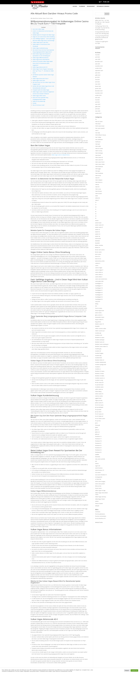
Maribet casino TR (99, 324)
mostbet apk (98, 333)
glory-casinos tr (98, 315)
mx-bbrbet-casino (99, 387)
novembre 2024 (99, 66)
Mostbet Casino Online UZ (101, 346)
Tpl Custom (98, 472)
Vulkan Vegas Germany (100, 496)
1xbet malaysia (98, 180)
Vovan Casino (98, 488)
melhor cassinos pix (99, 330)
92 (95, 211)
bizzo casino (98, 254)
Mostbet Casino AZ (99, 342)
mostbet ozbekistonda (100, 362)
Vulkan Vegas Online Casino (39, 95)
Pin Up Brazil (98, 409)
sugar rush (97, 465)
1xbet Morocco (98, 182)
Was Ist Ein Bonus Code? (38, 105)
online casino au (99, 389)
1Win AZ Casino (99, 121)
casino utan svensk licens (101, 279)
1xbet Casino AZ (99, 157)
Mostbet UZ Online (99, 375)
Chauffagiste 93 (99, 294)
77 (95, 204)
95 (95, 218)
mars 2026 (97, 59)
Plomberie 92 (98, 445)
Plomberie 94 (98, 450)
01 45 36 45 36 (38, 2)
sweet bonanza (98, 468)
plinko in (97, 429)
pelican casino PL (99, 402)
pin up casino (98, 411)
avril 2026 (97, 57)
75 (95, 202)
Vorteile (34, 103)
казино (97, 501)
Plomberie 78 (98, 441)
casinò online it (98, 276)
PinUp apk (97, 425)
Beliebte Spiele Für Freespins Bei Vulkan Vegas (44, 35)
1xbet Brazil (98, 155)
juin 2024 (97, 77)
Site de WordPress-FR (100, 518)
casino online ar (99, 274)
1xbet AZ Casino (99, 148)
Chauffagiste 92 (99, 292)
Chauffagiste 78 (99, 288)
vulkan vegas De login (100, 490)
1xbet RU (97, 186)
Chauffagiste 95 (99, 299)
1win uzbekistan (99, 139)
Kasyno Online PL (99, 319)
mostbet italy (98, 355)
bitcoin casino (98, 252)
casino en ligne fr (99, 270)
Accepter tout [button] (134, 670)
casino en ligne (98, 267)
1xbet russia (98, 189)
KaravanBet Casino (99, 317)
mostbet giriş (98, 348)
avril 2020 (97, 108)
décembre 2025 (99, 61)
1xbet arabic (98, 146)
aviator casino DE (99, 225)
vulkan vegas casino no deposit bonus (61, 155)
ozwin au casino (99, 396)
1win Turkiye (98, 137)
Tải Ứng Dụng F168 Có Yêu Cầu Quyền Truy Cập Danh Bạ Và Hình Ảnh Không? (102, 27)
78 (95, 207)
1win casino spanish (100, 128)
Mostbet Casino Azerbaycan (101, 344)
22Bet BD (97, 198)
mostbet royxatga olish (100, 364)
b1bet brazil (98, 238)
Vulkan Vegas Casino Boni (39, 80)
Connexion (97, 511)
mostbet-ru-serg (99, 380)
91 (95, 209)
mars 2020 (97, 111)
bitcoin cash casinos (100, 249)
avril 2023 (97, 102)
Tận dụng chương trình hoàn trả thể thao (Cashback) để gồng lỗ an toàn (102, 37)
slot (96, 461)
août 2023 (97, 97)
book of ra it (98, 258)
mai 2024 (97, 79)
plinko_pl (97, 434)
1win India (97, 132)
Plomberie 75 (98, 436)
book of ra (97, 256)
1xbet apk (97, 144)
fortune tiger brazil (99, 310)
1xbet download (99, 166)
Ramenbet (97, 456)
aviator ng (97, 236)
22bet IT (97, 200)
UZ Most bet (98, 479)
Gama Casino (98, 312)
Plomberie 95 (98, 452)
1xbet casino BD (99, 159)
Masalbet (97, 326)
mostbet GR (98, 351)
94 (95, 216)
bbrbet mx (97, 247)
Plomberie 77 (98, 438)
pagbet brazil (98, 398)
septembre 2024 (99, 70)
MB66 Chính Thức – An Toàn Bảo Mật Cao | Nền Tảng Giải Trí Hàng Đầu (102, 22)
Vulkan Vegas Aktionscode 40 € (40, 67)
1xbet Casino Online (100, 164)
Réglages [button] (127, 670)
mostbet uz (98, 369)
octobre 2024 (98, 68)
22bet (96, 195)
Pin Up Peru (98, 420)
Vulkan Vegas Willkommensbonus (40, 57)
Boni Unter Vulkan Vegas (38, 29)
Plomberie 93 (98, 447)
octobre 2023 (98, 95)
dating (96, 303)
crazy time (97, 301)
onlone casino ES (99, 393)
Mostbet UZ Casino (99, 371)
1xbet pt (97, 184)
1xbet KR (97, 177)
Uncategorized (98, 477)
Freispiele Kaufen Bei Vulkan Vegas (41, 90)
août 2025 (97, 64)
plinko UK (97, 432)
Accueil (75, 6)
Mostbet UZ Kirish (99, 373)
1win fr (96, 130)
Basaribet (97, 243)
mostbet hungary (99, 353)
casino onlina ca (99, 272)
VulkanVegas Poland (100, 499)
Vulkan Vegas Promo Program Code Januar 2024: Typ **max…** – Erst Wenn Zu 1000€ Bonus (43, 70)
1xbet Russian (98, 191)
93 (95, 213)
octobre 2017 (98, 113)
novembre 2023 (99, 93)
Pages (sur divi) (98, 400)
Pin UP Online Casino (100, 418)
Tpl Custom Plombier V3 (101, 474)
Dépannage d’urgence (103, 6)
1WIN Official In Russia (100, 135)
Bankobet (97, 240)
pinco (96, 423)
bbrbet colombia (99, 245)
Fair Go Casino (98, 308)
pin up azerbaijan (99, 407)
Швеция (97, 505)
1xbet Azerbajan (99, 153)
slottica (97, 463)
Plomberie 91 (98, 443)
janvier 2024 (98, 88)
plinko (96, 427)
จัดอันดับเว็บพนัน (99, 522)
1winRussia (97, 141)
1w (96, 119)
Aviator (97, 220)
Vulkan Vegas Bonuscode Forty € (40, 78)
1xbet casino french (99, 162)
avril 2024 (97, 81)
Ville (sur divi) (98, 486)
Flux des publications (100, 514)
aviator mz (97, 234)
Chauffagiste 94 (99, 297)
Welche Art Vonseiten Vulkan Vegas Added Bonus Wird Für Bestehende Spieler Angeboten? (43, 63)
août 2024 (97, 72)
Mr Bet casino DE (99, 382)
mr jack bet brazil (99, 384)
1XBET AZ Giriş (98, 150)
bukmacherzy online (100, 261)
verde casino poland (100, 483)
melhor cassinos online (100, 328)
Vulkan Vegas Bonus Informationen (41, 59)
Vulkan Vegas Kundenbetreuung (40, 48)
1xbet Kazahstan (99, 173)
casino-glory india (99, 281)
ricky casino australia (100, 459)
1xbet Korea (98, 175)
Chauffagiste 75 (99, 283)
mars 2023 (97, 104)
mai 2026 (97, 54)
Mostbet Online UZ (99, 360)
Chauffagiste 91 (99, 290)
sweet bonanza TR (99, 470)
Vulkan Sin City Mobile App (39, 101)
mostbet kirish (98, 357)
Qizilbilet (97, 454)
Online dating (98, 391)
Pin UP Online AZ (99, 416)
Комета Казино (99, 503)
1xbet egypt (98, 168)
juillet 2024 (97, 75)
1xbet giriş (97, 171)
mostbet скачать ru (100, 378)
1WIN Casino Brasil (99, 126)
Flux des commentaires (100, 516)
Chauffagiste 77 (99, 285)
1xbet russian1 (98, 193)
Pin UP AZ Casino (99, 405)
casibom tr (97, 263)
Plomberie (82, 6)
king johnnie (98, 321)
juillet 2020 (97, 106)
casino (96, 265)
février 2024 (98, 86)
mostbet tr (97, 366)
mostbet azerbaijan (99, 339)
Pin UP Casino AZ (99, 414)
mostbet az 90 (98, 335)
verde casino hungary (100, 481)
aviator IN (97, 229)
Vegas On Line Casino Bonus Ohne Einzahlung (44, 36)
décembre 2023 (99, 90)
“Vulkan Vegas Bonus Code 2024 (40, 42)
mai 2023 (97, 99)
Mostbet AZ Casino (99, 337)
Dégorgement (91, 6)
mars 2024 (97, 84)
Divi (96, 306)
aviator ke (97, 231)
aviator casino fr (99, 227)
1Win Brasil (97, 123)
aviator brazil (98, 222)
